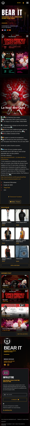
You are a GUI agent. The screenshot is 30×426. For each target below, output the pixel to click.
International (4, 112)
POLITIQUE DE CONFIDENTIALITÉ (8, 419)
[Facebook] (5, 365)
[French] (5, 30)
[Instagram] (8, 365)
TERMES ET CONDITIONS (22, 419)
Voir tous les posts (22, 334)
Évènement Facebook (16, 196)
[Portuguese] (7, 30)
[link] (13, 177)
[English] (3, 30)
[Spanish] (10, 30)
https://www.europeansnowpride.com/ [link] (11, 179)
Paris (17, 112)
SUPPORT (3, 421)
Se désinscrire (7, 410)
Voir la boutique (15, 265)
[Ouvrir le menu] (27, 2)
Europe (11, 112)
